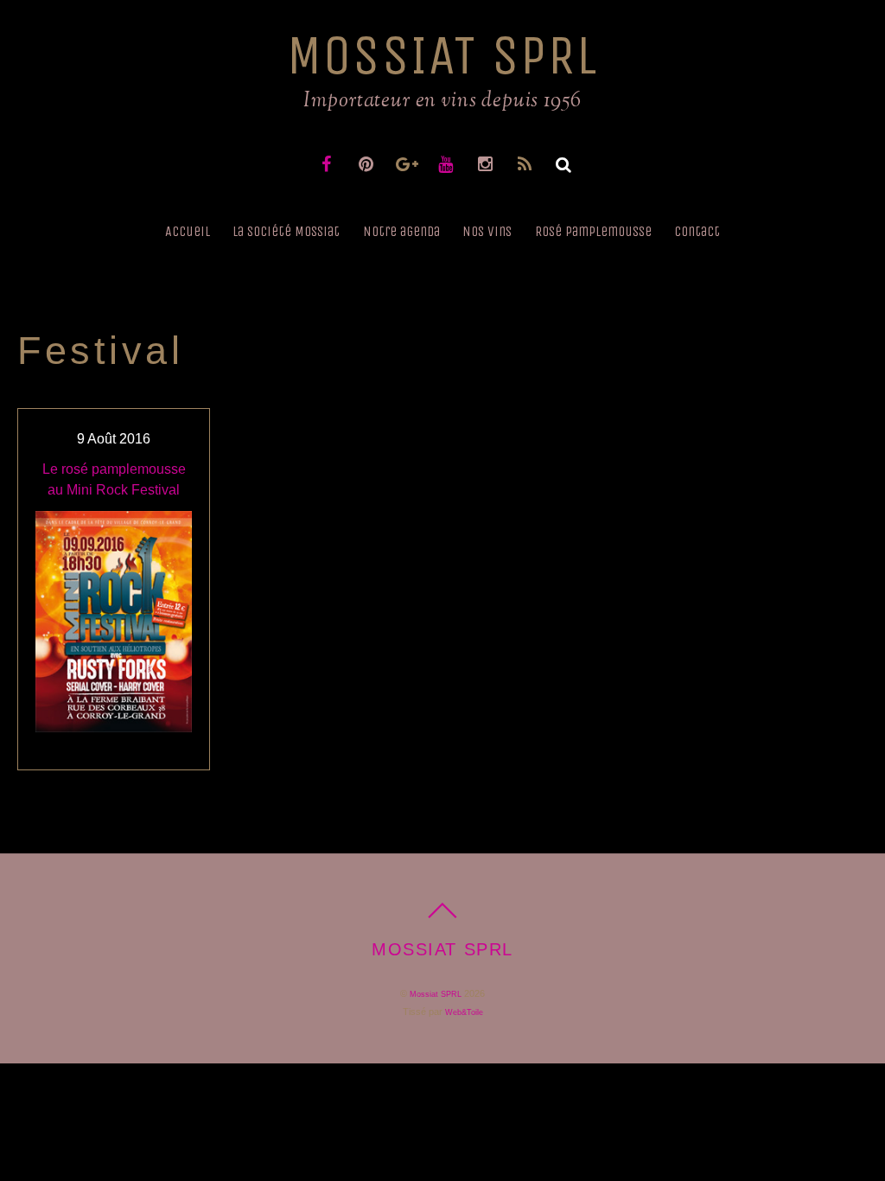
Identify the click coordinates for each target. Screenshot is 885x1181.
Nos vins (487, 231)
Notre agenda (401, 231)
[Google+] (407, 164)
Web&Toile (464, 1012)
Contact (697, 231)
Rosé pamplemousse (593, 231)
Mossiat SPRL (436, 994)
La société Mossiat (286, 231)
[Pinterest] (368, 164)
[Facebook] (328, 164)
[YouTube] (447, 164)
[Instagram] (487, 164)
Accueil (187, 231)
